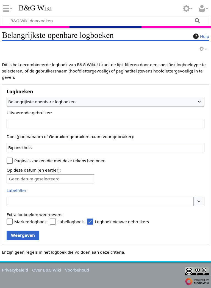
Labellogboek (70, 221)
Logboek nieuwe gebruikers (122, 221)
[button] (198, 201)
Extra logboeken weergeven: (34, 214)
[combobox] (105, 101)
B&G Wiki (35, 8)
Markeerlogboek (30, 221)
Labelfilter (16, 190)
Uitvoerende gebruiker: (29, 112)
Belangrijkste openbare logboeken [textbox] (42, 101)
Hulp (204, 36)
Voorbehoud (77, 270)
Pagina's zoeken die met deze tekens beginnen (60, 160)
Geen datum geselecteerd (34, 178)
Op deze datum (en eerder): (34, 170)
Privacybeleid (15, 270)
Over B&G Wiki (46, 270)
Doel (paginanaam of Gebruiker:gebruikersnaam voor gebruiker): (70, 136)
